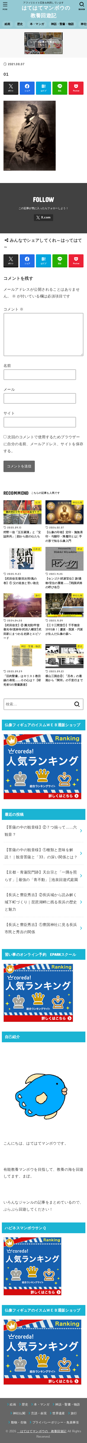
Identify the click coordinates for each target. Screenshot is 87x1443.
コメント (13, 309)
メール (9, 389)
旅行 (74, 1413)
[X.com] (43, 217)
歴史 (20, 24)
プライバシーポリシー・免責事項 (55, 1422)
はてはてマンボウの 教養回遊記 (45, 11)
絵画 (7, 24)
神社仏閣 (19, 1413)
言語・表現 (39, 1413)
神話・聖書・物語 (62, 24)
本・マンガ (37, 24)
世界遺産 (58, 1413)
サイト (9, 413)
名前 (7, 365)
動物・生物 (18, 1422)
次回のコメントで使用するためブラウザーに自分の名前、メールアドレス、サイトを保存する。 (43, 444)
